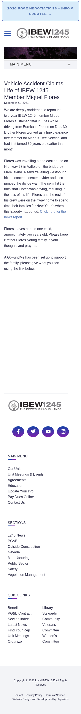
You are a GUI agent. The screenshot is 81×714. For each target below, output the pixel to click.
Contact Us (16, 502)
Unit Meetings (18, 636)
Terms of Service (55, 695)
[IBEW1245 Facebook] (18, 431)
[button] (40, 65)
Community (51, 619)
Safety (12, 569)
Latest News (17, 624)
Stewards (49, 613)
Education (15, 485)
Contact (18, 695)
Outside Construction (24, 546)
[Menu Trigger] (7, 33)
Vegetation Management (26, 575)
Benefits (14, 608)
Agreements (17, 480)
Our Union (16, 469)
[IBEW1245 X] (32, 431)
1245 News (16, 535)
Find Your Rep (19, 630)
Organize (15, 641)
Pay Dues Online (21, 497)
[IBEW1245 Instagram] (62, 431)
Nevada (14, 552)
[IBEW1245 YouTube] (47, 431)
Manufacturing (19, 558)
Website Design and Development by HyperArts (40, 699)
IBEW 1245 (40, 408)
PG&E (12, 541)
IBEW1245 (46, 33)
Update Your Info (20, 491)
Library (47, 608)
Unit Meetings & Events (26, 474)
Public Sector (18, 563)
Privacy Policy (34, 695)
